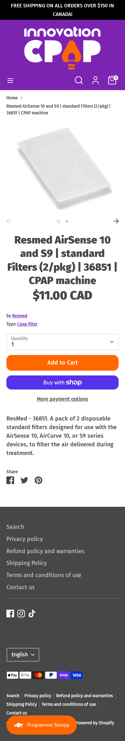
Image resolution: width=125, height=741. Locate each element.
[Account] (95, 77)
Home (12, 98)
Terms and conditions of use (43, 575)
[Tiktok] (32, 613)
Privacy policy (24, 539)
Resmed (19, 316)
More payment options (62, 399)
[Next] (116, 221)
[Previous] (9, 221)
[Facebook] (10, 613)
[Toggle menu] (10, 80)
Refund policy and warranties (45, 551)
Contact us (20, 587)
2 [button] (67, 221)
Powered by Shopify (94, 723)
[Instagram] (21, 613)
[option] (62, 168)
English (20, 655)
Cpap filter (27, 324)
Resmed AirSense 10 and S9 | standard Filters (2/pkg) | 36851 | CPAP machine (58, 109)
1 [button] (58, 221)
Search (15, 526)
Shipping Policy (26, 563)
